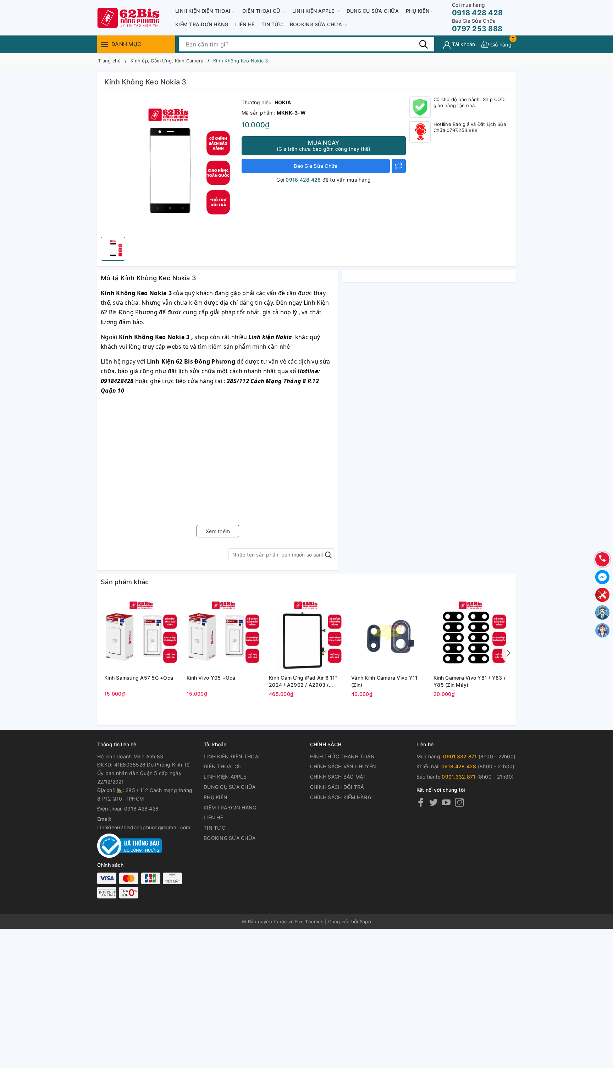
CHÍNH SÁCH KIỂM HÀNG (340, 797)
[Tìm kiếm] (423, 44)
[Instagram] (459, 802)
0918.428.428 (458, 766)
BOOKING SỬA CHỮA (316, 24)
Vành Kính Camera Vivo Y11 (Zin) (384, 681)
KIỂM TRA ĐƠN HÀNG (201, 24)
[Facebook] (420, 802)
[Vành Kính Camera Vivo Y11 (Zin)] (388, 634)
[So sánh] (399, 166)
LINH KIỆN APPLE (314, 11)
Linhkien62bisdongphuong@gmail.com (143, 827)
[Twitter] (433, 802)
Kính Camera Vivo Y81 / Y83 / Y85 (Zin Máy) (469, 681)
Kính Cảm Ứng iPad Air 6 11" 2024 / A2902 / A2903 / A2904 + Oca (303, 681)
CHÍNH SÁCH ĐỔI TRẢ (337, 787)
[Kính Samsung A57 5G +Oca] (142, 634)
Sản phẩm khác (125, 582)
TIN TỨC (272, 24)
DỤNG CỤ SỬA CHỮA (373, 11)
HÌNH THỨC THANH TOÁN (342, 756)
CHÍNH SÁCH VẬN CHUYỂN (343, 766)
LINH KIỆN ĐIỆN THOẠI (203, 11)
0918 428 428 (477, 9)
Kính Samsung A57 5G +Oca (138, 678)
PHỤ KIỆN (418, 11)
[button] (507, 653)
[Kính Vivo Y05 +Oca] (224, 634)
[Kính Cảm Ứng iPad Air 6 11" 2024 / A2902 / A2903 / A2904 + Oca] (306, 634)
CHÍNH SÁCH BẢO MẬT (338, 777)
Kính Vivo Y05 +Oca (211, 678)
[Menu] (104, 44)
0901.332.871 (460, 756)
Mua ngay (323, 145)
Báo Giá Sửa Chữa (315, 166)
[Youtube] (446, 802)
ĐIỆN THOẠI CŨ (262, 11)
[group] (169, 165)
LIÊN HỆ (244, 24)
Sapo (365, 921)
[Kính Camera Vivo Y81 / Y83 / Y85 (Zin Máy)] (471, 634)
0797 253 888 (477, 25)
